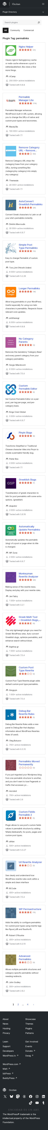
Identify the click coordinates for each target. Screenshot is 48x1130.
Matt (6, 1068)
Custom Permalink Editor (28, 387)
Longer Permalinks (29, 288)
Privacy (6, 1033)
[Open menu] (43, 4)
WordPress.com (12, 1064)
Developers (8, 1051)
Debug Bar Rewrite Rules (26, 712)
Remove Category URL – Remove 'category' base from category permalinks (31, 149)
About (6, 1019)
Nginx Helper (26, 46)
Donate (30, 1051)
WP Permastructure (30, 909)
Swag (29, 1055)
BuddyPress (10, 1078)
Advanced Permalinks (25, 957)
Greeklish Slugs (27, 479)
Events (28, 1046)
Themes (29, 1023)
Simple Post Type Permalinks (28, 246)
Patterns (29, 1033)
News (5, 1023)
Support (6, 1046)
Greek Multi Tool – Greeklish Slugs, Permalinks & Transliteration (29, 619)
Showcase (30, 1019)
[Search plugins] (38, 22)
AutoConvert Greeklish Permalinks (31, 203)
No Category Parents (26, 340)
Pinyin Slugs (25, 432)
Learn (5, 1041)
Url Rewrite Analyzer (30, 862)
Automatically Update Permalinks (29, 528)
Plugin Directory (10, 12)
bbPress (8, 1073)
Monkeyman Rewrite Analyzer (28, 575)
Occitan (13, 1090)
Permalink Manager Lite (26, 98)
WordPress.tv (11, 1055)
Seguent (33, 1004)
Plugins (28, 1028)
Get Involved (31, 1041)
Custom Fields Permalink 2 (27, 813)
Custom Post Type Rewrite (26, 669)
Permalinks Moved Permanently (29, 763)
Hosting (6, 1028)
